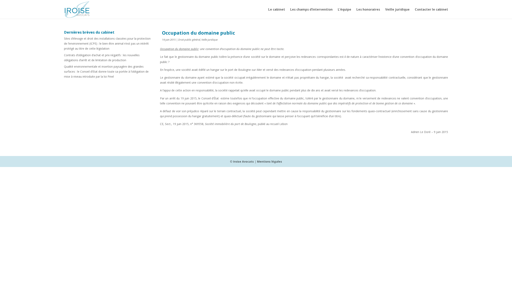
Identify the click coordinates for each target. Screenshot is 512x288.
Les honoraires (368, 10)
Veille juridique (397, 10)
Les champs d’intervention (311, 10)
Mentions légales (269, 161)
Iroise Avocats (243, 161)
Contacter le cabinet (431, 10)
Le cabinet (276, 10)
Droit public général (189, 39)
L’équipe (344, 10)
